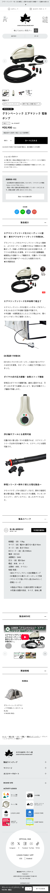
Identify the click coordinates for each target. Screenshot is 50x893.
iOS (20, 858)
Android (29, 858)
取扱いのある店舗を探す (25, 197)
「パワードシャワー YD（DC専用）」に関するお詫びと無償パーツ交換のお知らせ (25, 2)
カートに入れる (40, 889)
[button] (45, 61)
